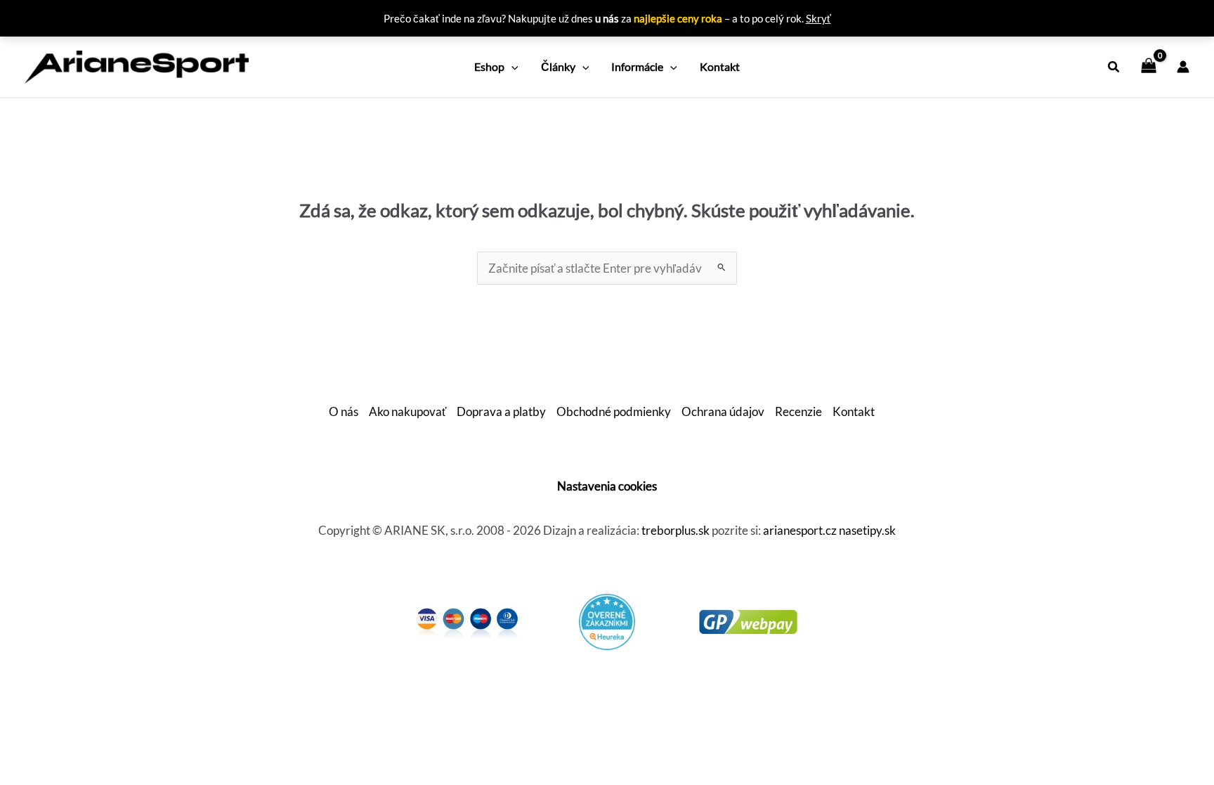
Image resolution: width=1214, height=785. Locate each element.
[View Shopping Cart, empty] (1149, 67)
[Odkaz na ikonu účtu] (1183, 66)
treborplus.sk (675, 530)
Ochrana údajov (722, 411)
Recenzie (798, 411)
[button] (511, 66)
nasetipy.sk (867, 530)
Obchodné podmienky (613, 411)
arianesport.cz (800, 530)
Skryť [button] (818, 18)
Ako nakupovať (407, 411)
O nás (343, 411)
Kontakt (854, 411)
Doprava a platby (501, 411)
